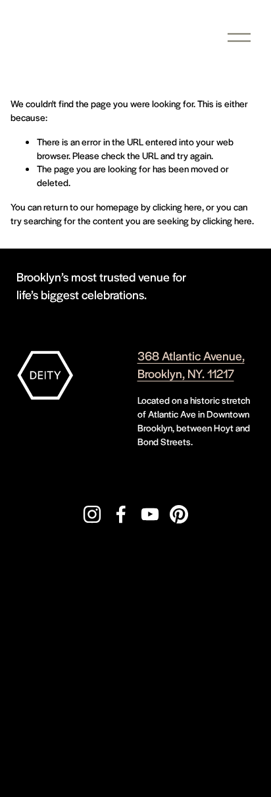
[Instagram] (92, 514)
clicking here (177, 206)
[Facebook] (121, 514)
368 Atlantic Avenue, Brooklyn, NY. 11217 (191, 364)
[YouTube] (150, 514)
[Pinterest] (179, 514)
